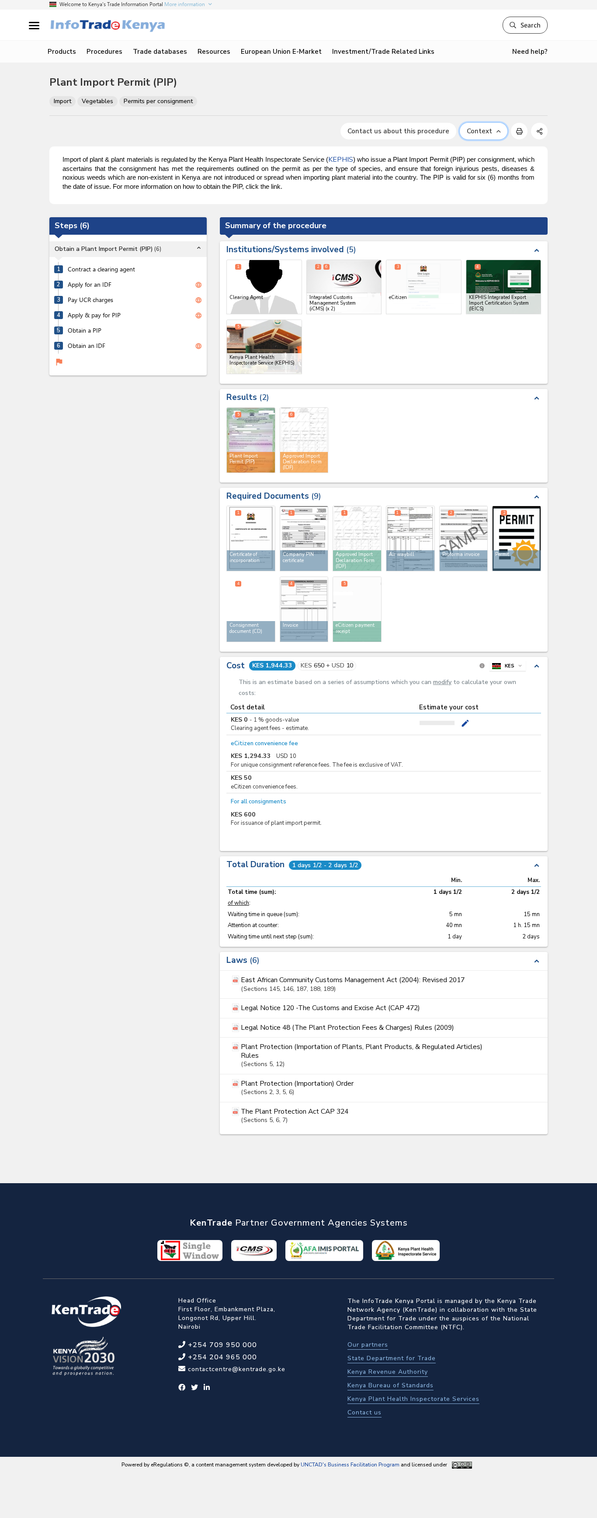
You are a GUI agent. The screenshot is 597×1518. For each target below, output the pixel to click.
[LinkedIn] (207, 1388)
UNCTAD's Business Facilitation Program (350, 1464)
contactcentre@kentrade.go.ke (235, 1369)
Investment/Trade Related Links (383, 51)
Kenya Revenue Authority (387, 1372)
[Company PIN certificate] (304, 538)
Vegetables (97, 101)
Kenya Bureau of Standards (390, 1385)
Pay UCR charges (90, 300)
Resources (214, 51)
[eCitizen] (424, 287)
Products (62, 51)
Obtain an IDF (86, 346)
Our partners (367, 1345)
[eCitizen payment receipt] (357, 609)
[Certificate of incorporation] (250, 538)
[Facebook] (182, 1388)
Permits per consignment (158, 101)
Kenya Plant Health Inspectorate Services (413, 1399)
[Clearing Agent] (264, 287)
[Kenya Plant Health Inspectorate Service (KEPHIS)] (264, 347)
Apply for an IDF (89, 285)
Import (62, 101)
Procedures (104, 51)
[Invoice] (304, 609)
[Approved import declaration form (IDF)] (357, 538)
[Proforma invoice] (463, 538)
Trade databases (160, 51)
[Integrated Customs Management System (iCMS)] (344, 287)
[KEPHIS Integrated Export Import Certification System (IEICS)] (503, 287)
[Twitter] (194, 1388)
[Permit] (516, 538)
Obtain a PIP (84, 331)
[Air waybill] (410, 538)
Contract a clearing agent (101, 270)
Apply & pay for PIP (94, 316)
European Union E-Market (281, 51)
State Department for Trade (391, 1358)
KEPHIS (340, 159)
